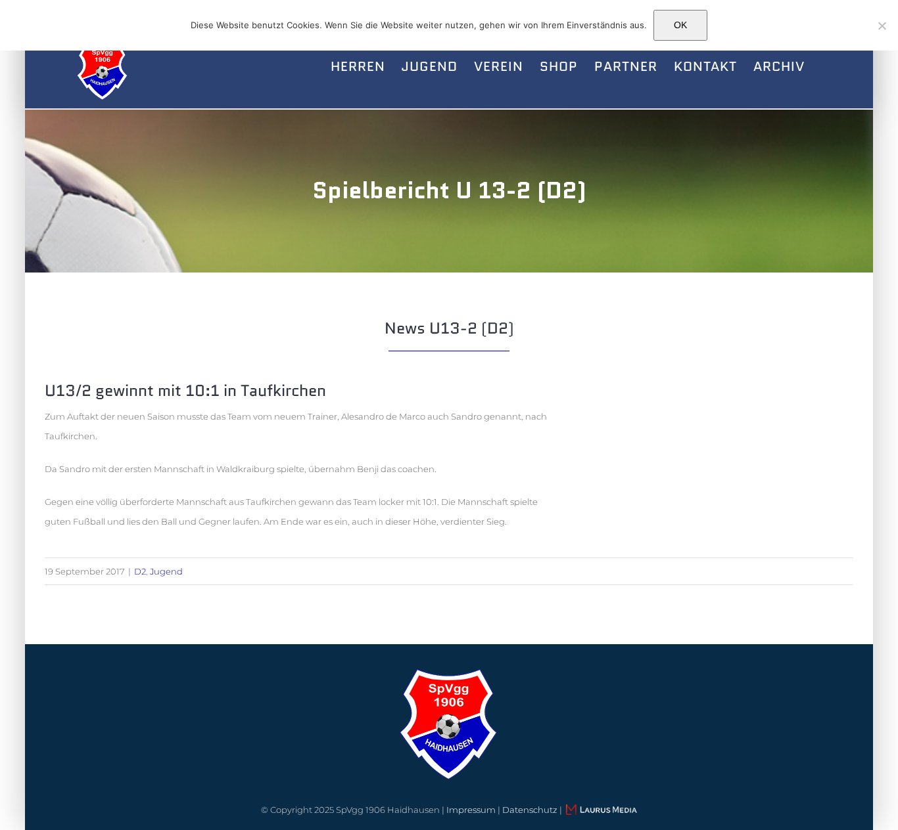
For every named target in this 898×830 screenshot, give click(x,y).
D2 (140, 571)
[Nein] (881, 25)
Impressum (471, 809)
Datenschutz (529, 809)
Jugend (166, 571)
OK (680, 25)
